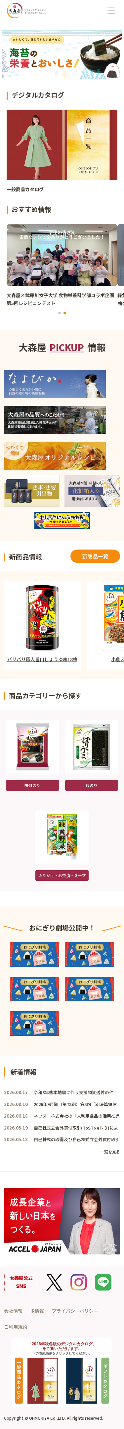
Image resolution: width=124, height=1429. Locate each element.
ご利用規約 (15, 1326)
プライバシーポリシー (75, 1310)
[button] (59, 313)
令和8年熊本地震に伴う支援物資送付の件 (73, 1092)
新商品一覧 (95, 556)
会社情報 (13, 1310)
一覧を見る (110, 1151)
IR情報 (37, 1310)
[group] (62, 154)
